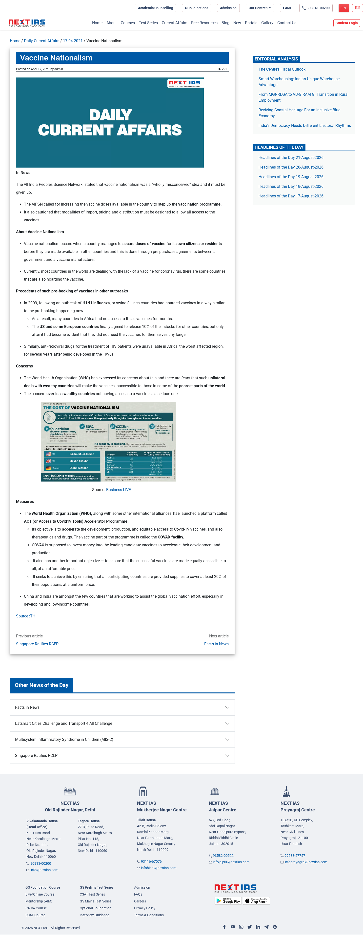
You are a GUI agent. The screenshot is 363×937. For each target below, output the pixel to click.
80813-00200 (40, 863)
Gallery (267, 22)
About (111, 22)
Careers (140, 901)
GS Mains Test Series (95, 901)
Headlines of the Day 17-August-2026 (291, 196)
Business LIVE (118, 489)
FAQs (138, 894)
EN (344, 8)
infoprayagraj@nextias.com (305, 862)
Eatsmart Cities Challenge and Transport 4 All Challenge (63, 723)
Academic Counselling (155, 8)
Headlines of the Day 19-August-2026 (291, 176)
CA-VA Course (36, 908)
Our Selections (196, 8)
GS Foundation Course (42, 887)
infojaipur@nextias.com (231, 862)
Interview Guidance (94, 915)
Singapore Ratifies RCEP (37, 644)
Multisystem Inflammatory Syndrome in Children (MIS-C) (64, 739)
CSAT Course (35, 915)
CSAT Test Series (92, 894)
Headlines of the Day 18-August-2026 (291, 186)
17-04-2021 (73, 40)
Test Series (148, 22)
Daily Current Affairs (41, 40)
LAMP (287, 8)
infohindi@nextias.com (158, 868)
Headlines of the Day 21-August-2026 (291, 157)
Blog (225, 22)
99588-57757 (294, 856)
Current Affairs (174, 22)
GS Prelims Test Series (96, 887)
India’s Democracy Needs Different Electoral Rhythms (305, 125)
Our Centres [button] (258, 8)
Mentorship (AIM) (38, 901)
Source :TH (25, 616)
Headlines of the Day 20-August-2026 (291, 167)
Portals (251, 22)
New (237, 22)
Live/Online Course (39, 894)
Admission (228, 8)
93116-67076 (151, 861)
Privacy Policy (144, 908)
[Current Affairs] (27, 23)
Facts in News (215, 644)
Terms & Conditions (149, 915)
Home (97, 22)
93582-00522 (223, 856)
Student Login (347, 23)
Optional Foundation (95, 908)
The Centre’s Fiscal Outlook (282, 69)
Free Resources (204, 22)
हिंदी (357, 8)
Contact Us (286, 22)
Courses (128, 22)
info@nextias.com (44, 870)
